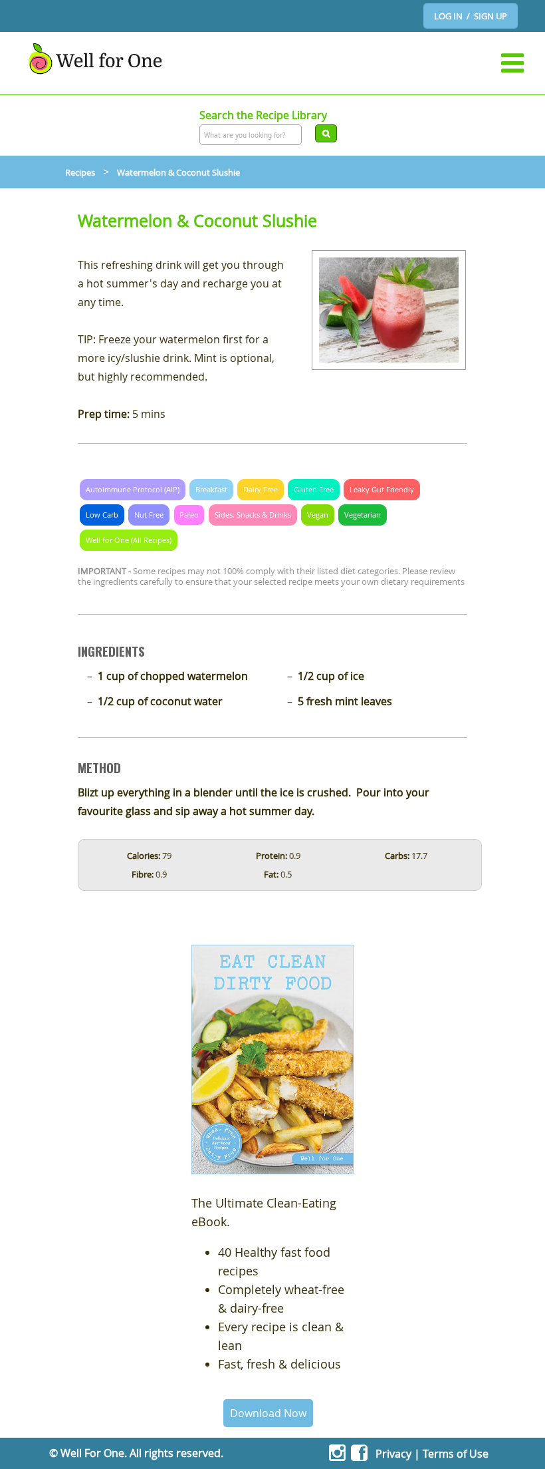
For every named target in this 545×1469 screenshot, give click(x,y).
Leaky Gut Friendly (382, 489)
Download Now (268, 1413)
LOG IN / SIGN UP (470, 16)
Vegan (317, 515)
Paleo (189, 515)
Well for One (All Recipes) (128, 540)
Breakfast (211, 489)
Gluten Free (314, 489)
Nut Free (149, 515)
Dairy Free (260, 489)
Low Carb (102, 515)
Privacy (393, 1453)
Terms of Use (456, 1453)
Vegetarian (362, 515)
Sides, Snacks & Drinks (253, 515)
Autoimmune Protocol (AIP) (132, 489)
